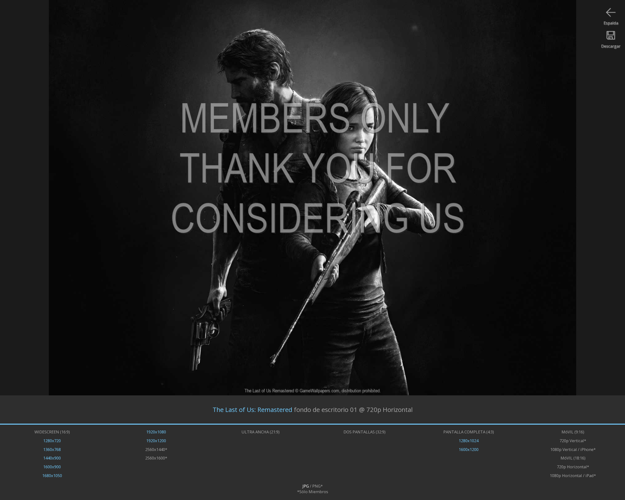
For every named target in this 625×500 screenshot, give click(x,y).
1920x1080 (156, 432)
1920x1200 (156, 440)
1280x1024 (469, 440)
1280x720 (52, 440)
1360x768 (52, 449)
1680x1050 (52, 475)
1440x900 (52, 458)
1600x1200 (469, 449)
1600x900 (52, 467)
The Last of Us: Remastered (252, 409)
